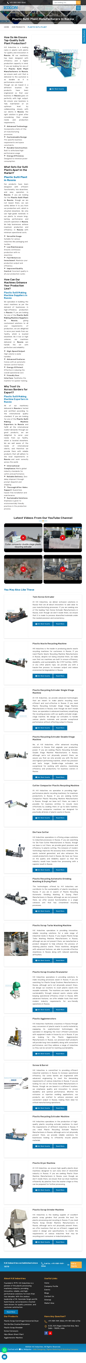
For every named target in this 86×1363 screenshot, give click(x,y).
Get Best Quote (43, 624)
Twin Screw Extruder (43, 597)
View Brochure (84, 36)
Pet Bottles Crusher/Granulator (17, 1324)
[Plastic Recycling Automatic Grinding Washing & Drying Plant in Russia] (16, 897)
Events (47, 1290)
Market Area (49, 1303)
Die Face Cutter (41, 832)
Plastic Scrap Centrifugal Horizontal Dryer (21, 1321)
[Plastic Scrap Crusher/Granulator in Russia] (16, 990)
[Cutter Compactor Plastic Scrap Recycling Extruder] (23, 569)
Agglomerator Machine (13, 1338)
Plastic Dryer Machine (44, 1163)
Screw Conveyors (11, 1331)
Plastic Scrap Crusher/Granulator (50, 972)
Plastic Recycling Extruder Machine (51, 1116)
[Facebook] (46, 1333)
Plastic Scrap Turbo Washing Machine (52, 925)
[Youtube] (50, 1333)
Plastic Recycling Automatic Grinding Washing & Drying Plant (52, 880)
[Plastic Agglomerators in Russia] (16, 1037)
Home (6, 27)
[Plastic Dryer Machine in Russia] (16, 1181)
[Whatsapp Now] (4, 1350)
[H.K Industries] (9, 8)
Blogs (46, 1293)
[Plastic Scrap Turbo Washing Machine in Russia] (16, 944)
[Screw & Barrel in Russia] (16, 1084)
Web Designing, (39, 1349)
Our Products (18, 27)
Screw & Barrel (40, 1065)
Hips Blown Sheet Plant (14, 1334)
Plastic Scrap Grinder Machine (48, 1210)
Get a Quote (74, 1265)
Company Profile (51, 1286)
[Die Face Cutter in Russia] (16, 851)
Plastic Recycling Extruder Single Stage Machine (53, 691)
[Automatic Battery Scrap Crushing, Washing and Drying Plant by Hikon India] (63, 569)
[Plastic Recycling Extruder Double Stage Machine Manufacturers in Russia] (16, 755)
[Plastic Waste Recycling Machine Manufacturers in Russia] (16, 662)
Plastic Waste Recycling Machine (50, 643)
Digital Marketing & (54, 1349)
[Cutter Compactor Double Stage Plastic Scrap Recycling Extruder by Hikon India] (23, 538)
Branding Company (70, 1349)
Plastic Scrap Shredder (13, 1328)
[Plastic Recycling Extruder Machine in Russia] (16, 1135)
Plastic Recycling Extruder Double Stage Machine (54, 738)
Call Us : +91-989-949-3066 (52, 1264)
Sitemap (47, 1300)
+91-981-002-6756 (72, 1321)
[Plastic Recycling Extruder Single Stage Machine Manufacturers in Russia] (16, 709)
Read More (60, 624)
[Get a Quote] (4, 1357)
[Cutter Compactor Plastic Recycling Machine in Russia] (16, 804)
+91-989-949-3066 (17, 3)
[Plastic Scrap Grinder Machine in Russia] (16, 1228)
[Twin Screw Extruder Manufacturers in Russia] (16, 615)
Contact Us (49, 1296)
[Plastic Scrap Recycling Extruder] (63, 538)
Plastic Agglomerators (44, 1018)
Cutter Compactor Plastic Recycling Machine (56, 785)
